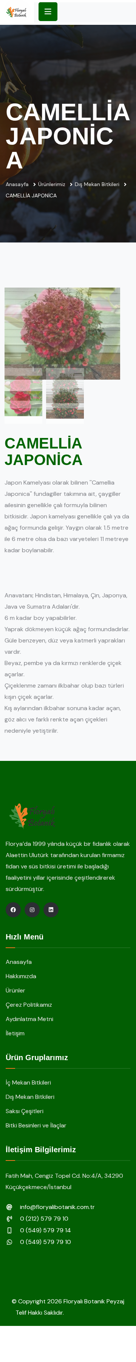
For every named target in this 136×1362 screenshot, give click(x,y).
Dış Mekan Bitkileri (97, 184)
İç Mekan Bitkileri (28, 1082)
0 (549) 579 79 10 (45, 1242)
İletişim (15, 1033)
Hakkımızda (21, 976)
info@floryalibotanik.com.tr (57, 1207)
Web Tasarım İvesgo (93, 1313)
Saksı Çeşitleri (24, 1111)
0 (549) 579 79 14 (45, 1230)
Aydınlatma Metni (29, 1019)
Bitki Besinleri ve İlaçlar (36, 1125)
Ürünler (15, 990)
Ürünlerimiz (51, 184)
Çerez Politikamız (29, 1005)
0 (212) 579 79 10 (44, 1219)
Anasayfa (17, 184)
